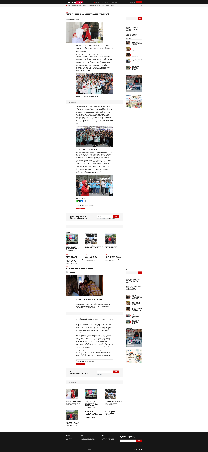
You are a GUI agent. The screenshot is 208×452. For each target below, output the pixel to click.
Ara (126, 15)
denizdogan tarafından (130, 90)
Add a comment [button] (81, 208)
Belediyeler (79, 5)
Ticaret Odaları (91, 5)
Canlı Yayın (74, 5)
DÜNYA (102, 435)
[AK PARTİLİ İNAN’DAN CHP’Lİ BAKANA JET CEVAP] (94, 239)
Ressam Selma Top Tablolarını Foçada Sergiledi (133, 28)
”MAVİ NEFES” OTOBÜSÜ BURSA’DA (87, 440)
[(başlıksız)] (134, 79)
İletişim (67, 439)
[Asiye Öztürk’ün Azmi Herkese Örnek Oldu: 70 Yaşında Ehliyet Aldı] (128, 61)
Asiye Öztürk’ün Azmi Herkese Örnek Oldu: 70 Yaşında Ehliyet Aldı (133, 32)
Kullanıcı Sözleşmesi (111, 218)
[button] (66, 2)
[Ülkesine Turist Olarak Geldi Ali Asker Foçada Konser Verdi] (128, 55)
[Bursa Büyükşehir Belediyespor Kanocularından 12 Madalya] (128, 68)
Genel (67, 12)
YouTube (68, 5)
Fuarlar (103, 5)
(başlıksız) (129, 80)
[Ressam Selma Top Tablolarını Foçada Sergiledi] (128, 49)
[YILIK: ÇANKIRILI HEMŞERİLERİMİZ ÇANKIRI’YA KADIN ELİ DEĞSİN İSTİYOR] (75, 239)
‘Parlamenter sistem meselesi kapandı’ (108, 440)
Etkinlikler (107, 5)
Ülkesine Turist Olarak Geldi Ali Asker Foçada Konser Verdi (132, 30)
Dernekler (85, 5)
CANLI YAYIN (139, 2)
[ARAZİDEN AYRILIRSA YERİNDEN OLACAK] (114, 239)
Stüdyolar (112, 5)
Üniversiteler (97, 5)
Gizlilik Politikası (69, 438)
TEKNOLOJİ (83, 435)
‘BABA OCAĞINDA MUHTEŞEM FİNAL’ (107, 439)
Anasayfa (67, 8)
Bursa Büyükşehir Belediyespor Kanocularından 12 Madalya (131, 35)
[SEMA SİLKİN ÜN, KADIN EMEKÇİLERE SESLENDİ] (75, 394)
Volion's (89, 449)
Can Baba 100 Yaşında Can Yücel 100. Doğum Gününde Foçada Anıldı (133, 25)
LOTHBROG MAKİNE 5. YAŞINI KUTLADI (87, 438)
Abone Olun (116, 216)
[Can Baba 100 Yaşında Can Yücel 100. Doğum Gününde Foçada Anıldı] (128, 42)
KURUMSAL (68, 435)
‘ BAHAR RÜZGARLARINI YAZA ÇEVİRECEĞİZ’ (88, 439)
